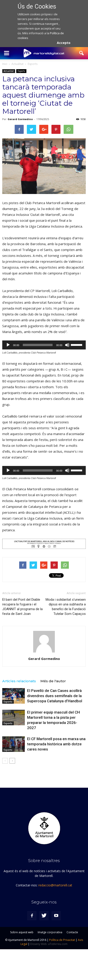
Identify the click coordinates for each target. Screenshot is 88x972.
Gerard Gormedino (20, 119)
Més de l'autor (53, 681)
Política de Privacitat (62, 940)
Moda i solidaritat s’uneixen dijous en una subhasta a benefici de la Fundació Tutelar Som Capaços (66, 607)
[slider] (77, 344)
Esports (21, 71)
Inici (4, 64)
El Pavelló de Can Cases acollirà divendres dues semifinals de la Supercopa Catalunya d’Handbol (54, 695)
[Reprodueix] (8, 345)
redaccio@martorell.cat (55, 885)
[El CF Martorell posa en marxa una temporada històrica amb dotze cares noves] (13, 744)
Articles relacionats (19, 681)
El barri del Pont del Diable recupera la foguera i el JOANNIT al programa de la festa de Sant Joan (22, 607)
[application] (44, 344)
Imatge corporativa (50, 932)
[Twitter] (44, 915)
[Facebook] (31, 915)
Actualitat (9, 71)
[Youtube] (56, 915)
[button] (81, 53)
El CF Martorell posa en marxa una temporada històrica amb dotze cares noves (56, 744)
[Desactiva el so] (67, 345)
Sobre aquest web (21, 932)
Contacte (72, 932)
